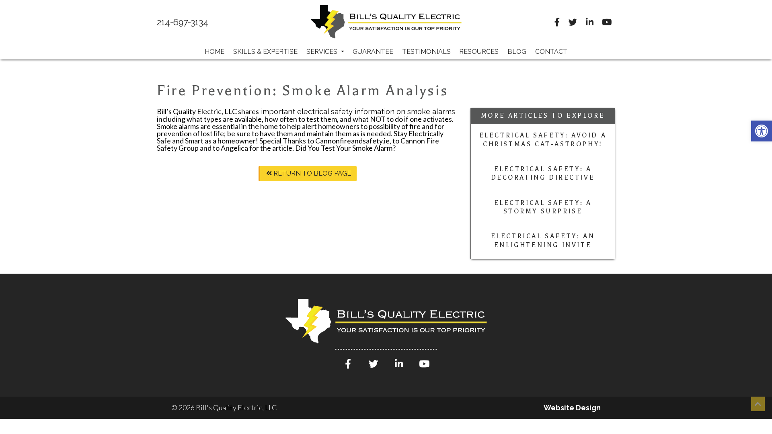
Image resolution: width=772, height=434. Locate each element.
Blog (516, 51)
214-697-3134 (182, 22)
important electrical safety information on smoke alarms (357, 111)
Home (214, 51)
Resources (479, 51)
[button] (761, 131)
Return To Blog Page (311, 173)
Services (322, 51)
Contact (551, 51)
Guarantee (373, 51)
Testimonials (426, 51)
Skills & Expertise (265, 51)
